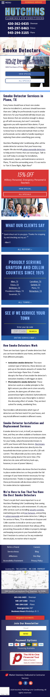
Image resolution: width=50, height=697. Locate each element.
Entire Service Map (24, 338)
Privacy (2, 694)
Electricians (40, 444)
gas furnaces (29, 513)
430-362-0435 (18, 23)
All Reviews (24, 249)
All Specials (25, 81)
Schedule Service (33, 2)
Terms (7, 694)
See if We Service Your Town (25, 315)
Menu (8, 2)
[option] (25, 71)
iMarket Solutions (16, 675)
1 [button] (20, 216)
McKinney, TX (14, 288)
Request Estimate (25, 617)
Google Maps (31, 681)
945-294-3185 (18, 32)
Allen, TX (14, 281)
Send (25, 634)
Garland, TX (35, 284)
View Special (25, 74)
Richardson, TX (35, 291)
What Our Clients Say (25, 225)
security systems (37, 509)
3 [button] (28, 216)
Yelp (20, 681)
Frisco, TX (14, 284)
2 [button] (24, 216)
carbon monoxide (12, 516)
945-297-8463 (18, 28)
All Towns (24, 302)
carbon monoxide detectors (33, 149)
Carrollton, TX (35, 281)
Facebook (25, 681)
